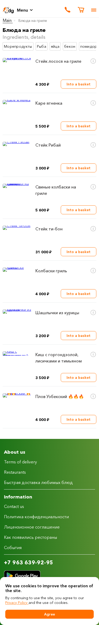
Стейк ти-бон (49, 228)
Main (8, 20)
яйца (55, 46)
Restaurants (15, 472)
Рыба (41, 46)
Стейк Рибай (48, 145)
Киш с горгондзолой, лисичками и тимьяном (58, 358)
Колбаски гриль (51, 270)
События (13, 547)
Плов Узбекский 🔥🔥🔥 (59, 396)
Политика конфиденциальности (36, 516)
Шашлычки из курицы (57, 312)
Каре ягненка (48, 103)
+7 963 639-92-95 (28, 562)
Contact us (14, 506)
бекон (70, 46)
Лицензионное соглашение (32, 527)
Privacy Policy (17, 602)
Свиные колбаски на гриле (55, 190)
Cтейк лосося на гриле (58, 61)
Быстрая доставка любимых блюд (38, 482)
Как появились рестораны (30, 537)
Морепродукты (18, 46)
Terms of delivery (20, 461)
